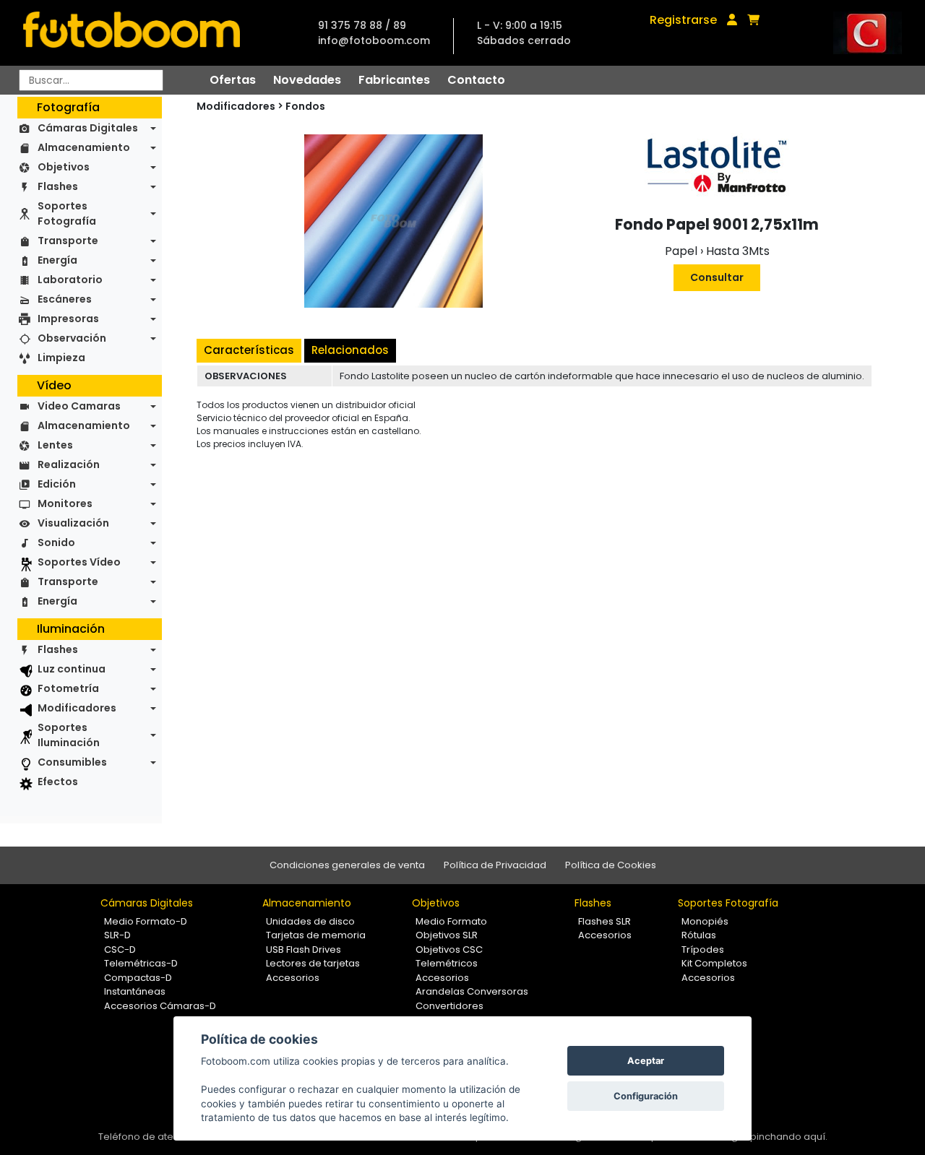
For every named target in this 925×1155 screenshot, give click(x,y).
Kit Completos (714, 963)
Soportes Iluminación (69, 735)
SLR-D (117, 935)
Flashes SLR (604, 921)
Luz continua (72, 669)
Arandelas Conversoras (472, 991)
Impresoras (68, 318)
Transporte (68, 240)
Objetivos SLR (447, 935)
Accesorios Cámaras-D (160, 1006)
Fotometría (68, 688)
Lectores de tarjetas (313, 963)
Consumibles (72, 762)
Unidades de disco (310, 921)
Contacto (476, 80)
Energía (57, 260)
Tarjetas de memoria (316, 935)
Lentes (55, 445)
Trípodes (702, 949)
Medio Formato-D (145, 921)
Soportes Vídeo (79, 562)
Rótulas (698, 935)
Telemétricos (447, 963)
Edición (57, 484)
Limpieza (61, 357)
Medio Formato (451, 921)
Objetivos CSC (449, 949)
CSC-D (120, 949)
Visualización (73, 523)
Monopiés (704, 921)
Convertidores (449, 1006)
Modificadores (77, 708)
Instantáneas (134, 991)
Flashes (58, 186)
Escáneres (65, 299)
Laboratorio (70, 279)
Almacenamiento (84, 147)
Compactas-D (138, 978)
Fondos (305, 106)
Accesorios (292, 978)
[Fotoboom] (131, 33)
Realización (69, 464)
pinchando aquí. (788, 1136)
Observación (72, 338)
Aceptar (645, 1060)
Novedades (307, 80)
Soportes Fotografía (67, 213)
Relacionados (350, 350)
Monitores (65, 503)
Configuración (646, 1096)
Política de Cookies (610, 865)
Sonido (56, 542)
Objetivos (64, 167)
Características (249, 350)
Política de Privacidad (495, 865)
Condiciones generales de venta (347, 865)
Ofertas (233, 80)
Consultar (717, 277)
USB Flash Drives (303, 949)
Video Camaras (79, 406)
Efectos (58, 781)
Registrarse (683, 20)
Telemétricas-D (141, 963)
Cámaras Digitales (88, 128)
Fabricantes (394, 80)
